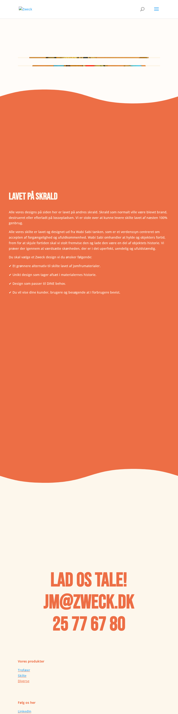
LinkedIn (24, 711)
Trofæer (24, 670)
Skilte (22, 675)
